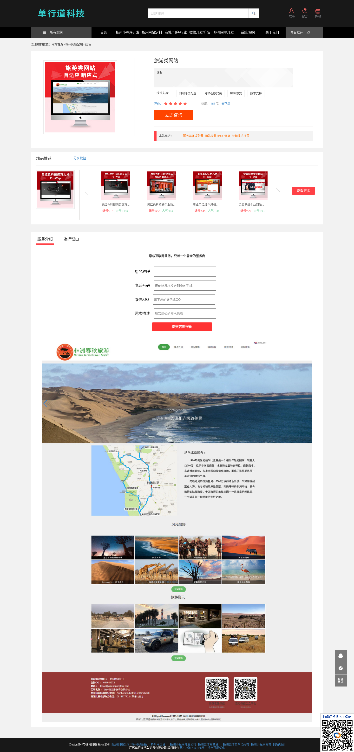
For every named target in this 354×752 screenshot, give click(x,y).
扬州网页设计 (159, 744)
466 (213, 103)
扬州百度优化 (216, 748)
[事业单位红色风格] (207, 185)
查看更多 (303, 191)
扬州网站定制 (152, 32)
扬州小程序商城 (261, 744)
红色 (88, 44)
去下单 (226, 103)
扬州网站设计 (140, 744)
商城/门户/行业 (176, 32)
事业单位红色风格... (205, 204)
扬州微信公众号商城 (236, 744)
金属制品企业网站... (251, 204)
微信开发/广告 (199, 32)
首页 (103, 32)
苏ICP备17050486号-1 (193, 748)
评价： (158, 103)
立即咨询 (173, 115)
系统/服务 (248, 32)
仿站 (318, 16)
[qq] (341, 656)
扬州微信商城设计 (209, 744)
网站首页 (57, 44)
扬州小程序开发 (127, 32)
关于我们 (272, 32)
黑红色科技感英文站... (115, 204)
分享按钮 (79, 158)
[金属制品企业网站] (253, 185)
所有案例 (56, 32)
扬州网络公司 (121, 744)
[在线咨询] (341, 668)
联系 (292, 16)
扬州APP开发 (224, 32)
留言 (305, 16)
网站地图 (279, 744)
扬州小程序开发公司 (183, 744)
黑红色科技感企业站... (161, 204)
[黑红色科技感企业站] (161, 185)
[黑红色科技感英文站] (115, 185)
